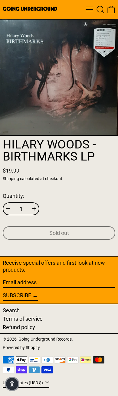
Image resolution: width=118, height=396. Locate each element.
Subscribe (17, 295)
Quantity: (13, 196)
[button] (100, 9)
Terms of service (23, 319)
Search (11, 310)
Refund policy (19, 327)
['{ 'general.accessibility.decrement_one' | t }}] (8, 209)
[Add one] (34, 209)
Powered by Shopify (21, 347)
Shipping (11, 178)
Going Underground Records (45, 339)
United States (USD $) (23, 382)
